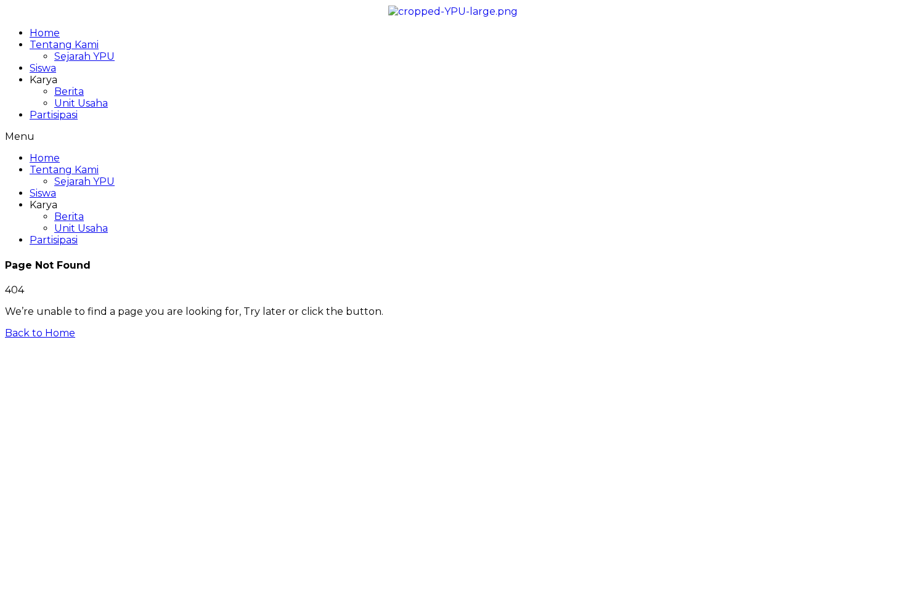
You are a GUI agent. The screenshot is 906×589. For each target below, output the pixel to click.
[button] (453, 136)
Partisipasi (54, 115)
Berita (69, 91)
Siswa (43, 68)
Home (45, 33)
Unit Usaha (81, 103)
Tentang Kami (64, 45)
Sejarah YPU (84, 56)
